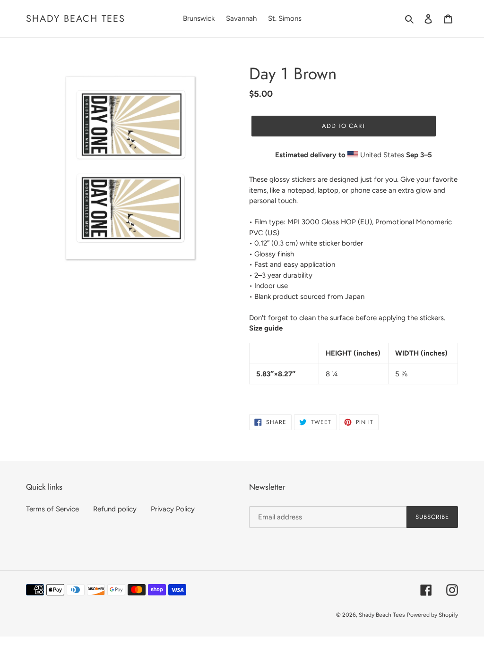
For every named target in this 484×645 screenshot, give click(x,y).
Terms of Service (52, 509)
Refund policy (115, 509)
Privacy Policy (173, 509)
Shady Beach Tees (75, 18)
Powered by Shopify (432, 614)
